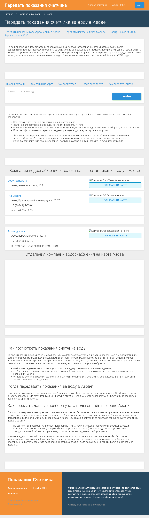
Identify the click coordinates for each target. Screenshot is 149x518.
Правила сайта (15, 504)
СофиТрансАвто (17, 180)
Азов (139, 5)
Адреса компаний (97, 5)
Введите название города (21, 91)
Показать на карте (115, 185)
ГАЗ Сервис (15, 195)
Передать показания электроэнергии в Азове (32, 31)
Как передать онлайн (121, 83)
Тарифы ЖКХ (118, 5)
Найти (127, 96)
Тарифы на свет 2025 (123, 31)
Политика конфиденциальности (23, 500)
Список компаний (15, 83)
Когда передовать (93, 83)
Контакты (13, 493)
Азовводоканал (17, 231)
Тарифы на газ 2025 (16, 35)
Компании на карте (41, 83)
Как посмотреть (67, 83)
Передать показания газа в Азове (85, 31)
